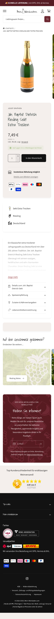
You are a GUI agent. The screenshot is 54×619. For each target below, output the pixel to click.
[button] (4, 11)
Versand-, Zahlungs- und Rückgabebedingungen (28, 590)
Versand (24, 142)
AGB (18, 586)
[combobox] (27, 19)
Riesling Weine (15, 378)
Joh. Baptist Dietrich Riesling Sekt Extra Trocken (23, 31)
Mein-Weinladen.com (32, 601)
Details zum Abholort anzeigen (26, 176)
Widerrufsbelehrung (30, 586)
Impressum (37, 594)
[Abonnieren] (40, 443)
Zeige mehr (13, 277)
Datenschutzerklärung (34, 454)
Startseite (9, 28)
